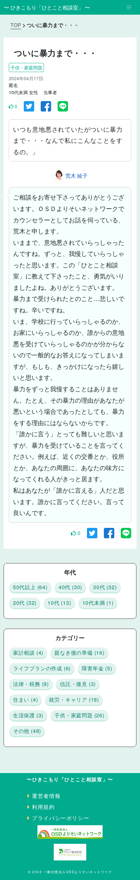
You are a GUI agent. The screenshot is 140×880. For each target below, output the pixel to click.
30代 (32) (105, 587)
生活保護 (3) (28, 715)
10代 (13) (59, 602)
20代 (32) (24, 602)
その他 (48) (27, 731)
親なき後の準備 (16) (79, 652)
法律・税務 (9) (31, 684)
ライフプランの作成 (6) (42, 668)
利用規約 (43, 807)
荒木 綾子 (76, 175)
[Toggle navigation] (128, 7)
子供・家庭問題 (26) (79, 715)
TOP (15, 25)
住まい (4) (25, 699)
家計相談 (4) (28, 652)
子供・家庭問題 (26, 67)
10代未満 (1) (98, 602)
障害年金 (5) (97, 668)
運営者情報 (46, 795)
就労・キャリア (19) (74, 699)
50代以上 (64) (30, 587)
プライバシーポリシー (60, 818)
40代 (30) (70, 587)
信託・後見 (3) (78, 684)
